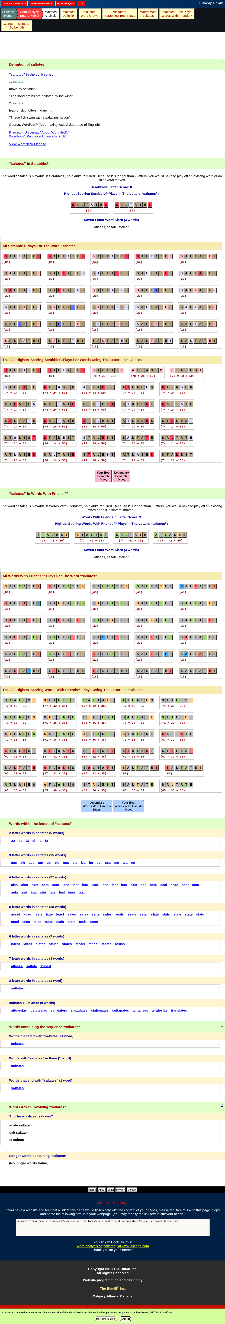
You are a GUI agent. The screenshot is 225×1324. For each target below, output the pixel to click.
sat (99, 862)
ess (66, 862)
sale (133, 885)
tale (52, 892)
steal (15, 922)
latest (15, 944)
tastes (107, 944)
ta (46, 840)
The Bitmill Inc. (113, 1288)
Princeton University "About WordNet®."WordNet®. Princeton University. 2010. (39, 134)
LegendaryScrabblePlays (121, 476)
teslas (120, 944)
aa (13, 840)
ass (31, 862)
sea (108, 862)
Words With (148, 13)
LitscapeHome (8, 13)
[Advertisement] (113, 46)
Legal (111, 1189)
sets (14, 892)
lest (115, 885)
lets (124, 885)
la (40, 840)
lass (66, 885)
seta (195, 885)
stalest (45, 966)
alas (14, 885)
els (57, 862)
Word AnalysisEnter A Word (29, 13)
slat (24, 892)
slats (166, 914)
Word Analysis (65, 3)
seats (131, 914)
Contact (131, 1189)
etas (55, 885)
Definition (69, 13)
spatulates (79, 1010)
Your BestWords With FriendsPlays (129, 806)
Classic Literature (12, 3)
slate (155, 914)
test (82, 892)
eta (74, 862)
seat (185, 885)
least (60, 914)
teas (71, 892)
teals (60, 922)
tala (43, 892)
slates (40, 944)
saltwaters (59, 1010)
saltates (17, 988)
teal (62, 892)
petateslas (38, 1010)
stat (34, 892)
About (101, 1189)
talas (26, 922)
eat (48, 862)
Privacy (120, 1189)
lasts (38, 914)
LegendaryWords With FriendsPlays (97, 806)
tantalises (140, 1010)
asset (15, 914)
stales (54, 944)
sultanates (120, 1010)
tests (94, 922)
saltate (31, 966)
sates (107, 914)
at (27, 840)
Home (92, 1189)
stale (177, 914)
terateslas (160, 1010)
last (76, 885)
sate (153, 885)
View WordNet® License (27, 144)
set (116, 862)
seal (163, 885)
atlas (27, 914)
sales (72, 914)
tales (37, 922)
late (85, 885)
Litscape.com (211, 3)
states (67, 944)
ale (22, 862)
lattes (27, 944)
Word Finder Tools (41, 3)
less (105, 885)
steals (80, 944)
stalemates (100, 1010)
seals (119, 914)
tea (125, 862)
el (33, 840)
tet (133, 862)
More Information (105, 1318)
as (20, 840)
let (91, 862)
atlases (17, 966)
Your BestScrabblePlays (103, 476)
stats (200, 914)
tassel (93, 944)
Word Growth (90, 13)
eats (45, 885)
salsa (84, 914)
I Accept (125, 1318)
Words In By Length (16, 25)
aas (14, 862)
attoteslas (19, 1010)
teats (71, 922)
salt (143, 885)
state (189, 914)
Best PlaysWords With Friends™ (177, 13)
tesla (83, 922)
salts (95, 914)
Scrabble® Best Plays (119, 13)
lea (83, 862)
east (34, 885)
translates (179, 1010)
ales (24, 885)
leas (94, 885)
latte (49, 914)
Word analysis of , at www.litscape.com (112, 1246)
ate (40, 862)
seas (174, 885)
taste (49, 922)
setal (143, 914)
